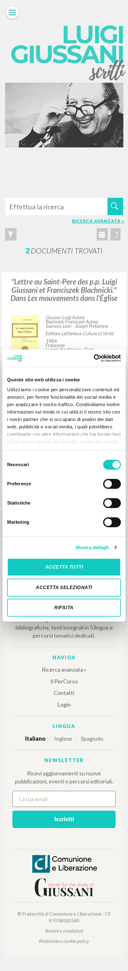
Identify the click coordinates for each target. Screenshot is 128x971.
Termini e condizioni (64, 931)
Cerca (115, 206)
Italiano (35, 738)
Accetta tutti (64, 567)
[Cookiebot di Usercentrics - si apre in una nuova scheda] (93, 358)
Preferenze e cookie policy (64, 941)
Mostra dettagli (92, 547)
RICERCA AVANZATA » (98, 221)
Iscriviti (64, 819)
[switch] (112, 484)
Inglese (63, 738)
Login (64, 704)
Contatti (64, 692)
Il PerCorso (64, 681)
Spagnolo (92, 738)
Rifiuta (64, 607)
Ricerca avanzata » (64, 669)
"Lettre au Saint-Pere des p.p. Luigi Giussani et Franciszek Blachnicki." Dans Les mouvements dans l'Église (64, 289)
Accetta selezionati (64, 587)
